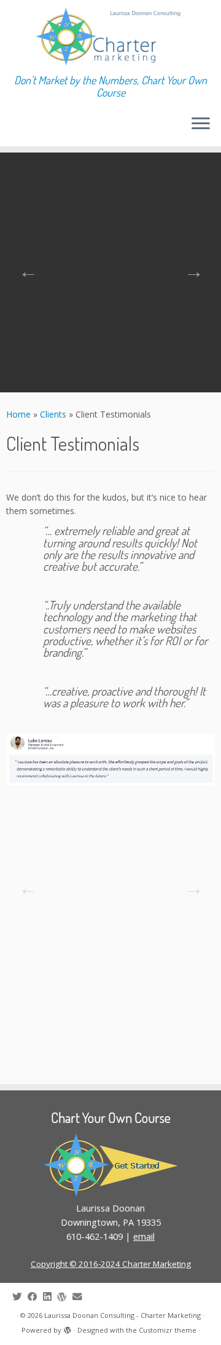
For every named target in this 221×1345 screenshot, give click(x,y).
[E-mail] (80, 1296)
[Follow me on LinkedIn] (50, 1296)
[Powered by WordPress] (67, 1327)
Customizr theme (167, 1330)
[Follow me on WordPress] (64, 1296)
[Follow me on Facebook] (35, 1296)
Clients (53, 414)
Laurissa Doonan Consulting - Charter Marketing (122, 1315)
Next (190, 267)
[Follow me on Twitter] (20, 1296)
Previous (24, 267)
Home (18, 414)
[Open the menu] (201, 124)
